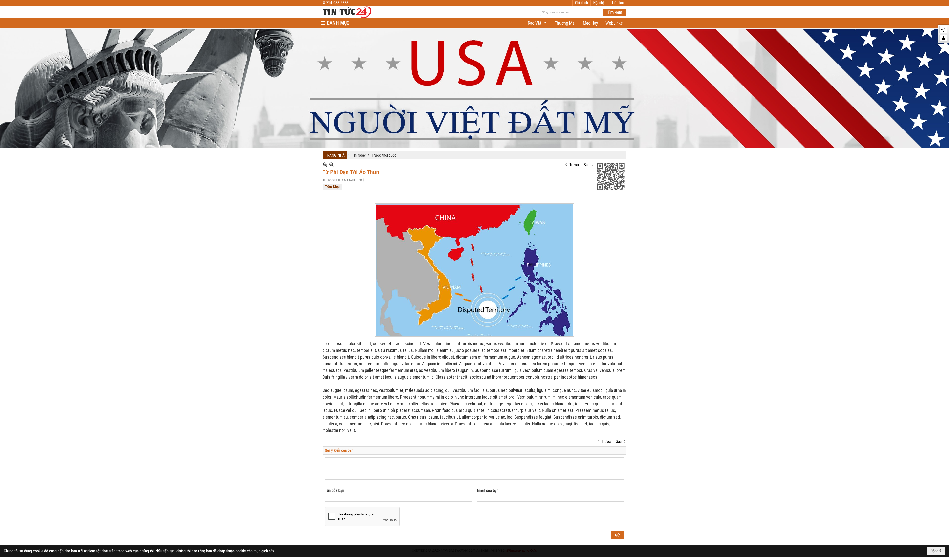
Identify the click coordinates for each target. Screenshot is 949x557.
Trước (574, 164)
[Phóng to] (331, 164)
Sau (586, 164)
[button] (537, 23)
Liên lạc (618, 2)
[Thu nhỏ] (325, 164)
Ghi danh (581, 2)
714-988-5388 (337, 2)
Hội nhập (600, 2)
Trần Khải (332, 187)
